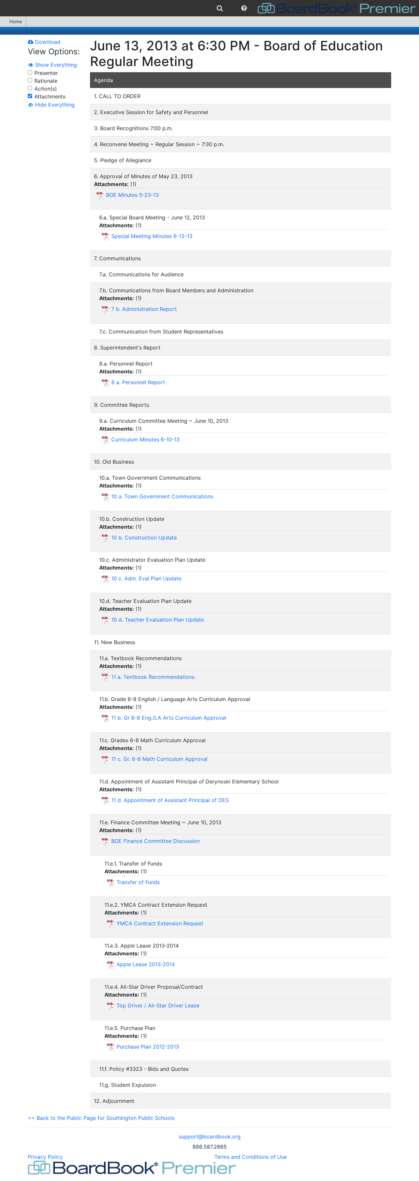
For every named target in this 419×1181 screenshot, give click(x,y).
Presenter (46, 73)
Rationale (45, 80)
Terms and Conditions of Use (250, 1157)
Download (46, 42)
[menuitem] (220, 8)
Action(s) (45, 88)
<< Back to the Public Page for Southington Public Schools (101, 1118)
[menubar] (209, 8)
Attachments (49, 96)
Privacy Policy (45, 1157)
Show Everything (55, 64)
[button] (244, 8)
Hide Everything (54, 104)
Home (15, 21)
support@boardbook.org (210, 1136)
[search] (220, 8)
